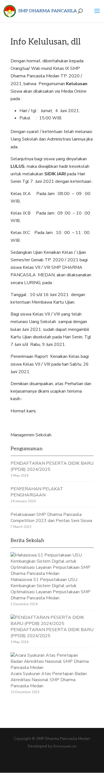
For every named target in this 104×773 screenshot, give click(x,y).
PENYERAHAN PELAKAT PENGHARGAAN (37, 492)
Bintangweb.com (65, 746)
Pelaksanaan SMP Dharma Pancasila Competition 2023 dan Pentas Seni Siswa (51, 517)
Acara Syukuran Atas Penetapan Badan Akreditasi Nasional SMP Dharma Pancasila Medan (49, 680)
